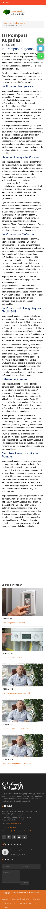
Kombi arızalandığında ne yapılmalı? (16, 693)
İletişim (6, 907)
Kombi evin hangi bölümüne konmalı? (17, 763)
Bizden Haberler (19, 23)
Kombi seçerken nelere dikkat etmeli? (17, 728)
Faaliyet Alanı (26, 899)
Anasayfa (7, 23)
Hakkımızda (15, 899)
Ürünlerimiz (37, 899)
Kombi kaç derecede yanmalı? (14, 623)
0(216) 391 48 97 (11, 827)
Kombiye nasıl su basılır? (12, 658)
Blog (36, 903)
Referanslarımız (9, 903)
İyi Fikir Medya (35, 893)
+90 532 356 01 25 (14, 823)
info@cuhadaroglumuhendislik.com (21, 831)
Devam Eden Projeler (25, 903)
